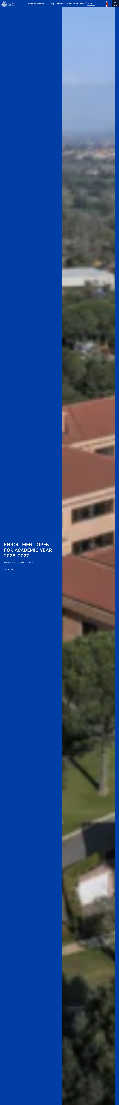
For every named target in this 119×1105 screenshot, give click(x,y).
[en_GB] (107, 2)
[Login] (101, 3)
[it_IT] (107, 6)
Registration (60, 4)
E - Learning (50, 4)
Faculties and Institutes (35, 4)
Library (68, 4)
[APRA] (13, 3)
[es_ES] (107, 4)
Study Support (78, 4)
